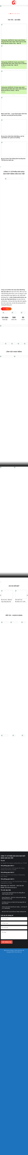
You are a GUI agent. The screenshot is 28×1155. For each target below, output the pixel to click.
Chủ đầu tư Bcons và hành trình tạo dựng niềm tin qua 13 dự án (14, 902)
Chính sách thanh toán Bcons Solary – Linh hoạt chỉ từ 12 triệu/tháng (14, 907)
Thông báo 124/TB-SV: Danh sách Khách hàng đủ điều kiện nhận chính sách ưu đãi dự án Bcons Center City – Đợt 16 (13, 41)
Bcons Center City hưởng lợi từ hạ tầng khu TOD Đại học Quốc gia (13, 159)
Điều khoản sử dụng (8, 950)
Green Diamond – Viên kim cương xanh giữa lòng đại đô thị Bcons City (14, 898)
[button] (2, 2)
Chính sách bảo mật (19, 950)
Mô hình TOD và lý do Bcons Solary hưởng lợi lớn (14, 911)
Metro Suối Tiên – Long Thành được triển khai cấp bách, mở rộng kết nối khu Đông (14, 114)
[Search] (26, 2)
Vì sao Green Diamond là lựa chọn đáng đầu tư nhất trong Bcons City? (13, 893)
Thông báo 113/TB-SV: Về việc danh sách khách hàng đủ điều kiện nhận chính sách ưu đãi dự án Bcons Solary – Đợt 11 (14, 89)
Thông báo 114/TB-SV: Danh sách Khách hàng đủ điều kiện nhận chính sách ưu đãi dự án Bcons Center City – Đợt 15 (14, 63)
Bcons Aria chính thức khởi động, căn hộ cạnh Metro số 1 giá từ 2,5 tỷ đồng (12, 137)
